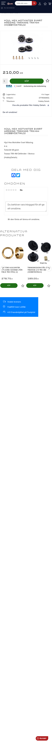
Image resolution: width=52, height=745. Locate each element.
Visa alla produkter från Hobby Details (29, 105)
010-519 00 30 (10, 8)
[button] (3, 3)
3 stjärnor (11, 190)
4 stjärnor (13, 190)
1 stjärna (6, 190)
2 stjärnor (9, 190)
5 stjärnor (16, 190)
